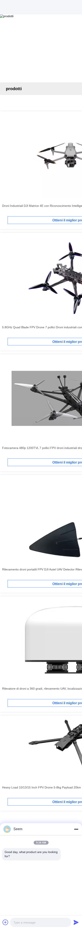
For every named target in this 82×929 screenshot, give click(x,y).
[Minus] (76, 829)
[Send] (76, 922)
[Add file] (5, 922)
